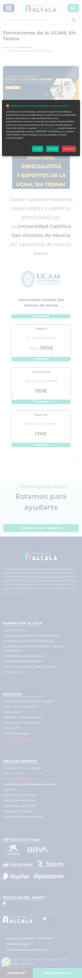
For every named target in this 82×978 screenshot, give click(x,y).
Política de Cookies (47, 128)
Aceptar (37, 148)
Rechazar (53, 148)
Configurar (69, 148)
